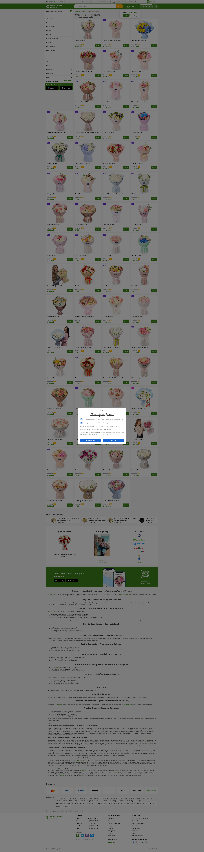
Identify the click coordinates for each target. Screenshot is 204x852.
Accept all (113, 440)
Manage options (90, 440)
